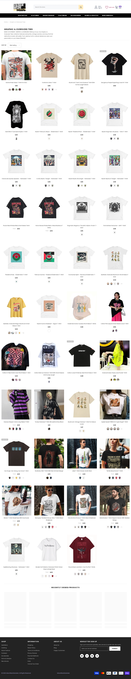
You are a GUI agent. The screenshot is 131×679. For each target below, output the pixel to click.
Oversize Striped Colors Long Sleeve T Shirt (16, 422)
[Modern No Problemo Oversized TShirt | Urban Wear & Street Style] (49, 550)
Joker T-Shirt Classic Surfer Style (82, 471)
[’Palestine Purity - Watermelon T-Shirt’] (16, 257)
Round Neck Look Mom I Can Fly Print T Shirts (82, 567)
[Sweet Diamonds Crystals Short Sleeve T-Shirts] (82, 306)
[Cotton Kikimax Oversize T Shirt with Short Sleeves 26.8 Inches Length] (49, 355)
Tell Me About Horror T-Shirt (115, 471)
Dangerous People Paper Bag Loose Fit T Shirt (114, 82)
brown (114, 428)
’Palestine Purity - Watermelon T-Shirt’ (16, 274)
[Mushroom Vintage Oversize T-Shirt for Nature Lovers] (82, 404)
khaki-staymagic (9, 332)
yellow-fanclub (19, 332)
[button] (14, 45)
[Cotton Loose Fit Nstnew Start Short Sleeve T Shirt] (82, 355)
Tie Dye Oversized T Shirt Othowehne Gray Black (49, 422)
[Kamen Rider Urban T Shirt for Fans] (16, 65)
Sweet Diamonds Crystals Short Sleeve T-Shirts (82, 323)
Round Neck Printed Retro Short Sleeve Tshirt (16, 225)
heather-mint (16, 89)
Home (6, 22)
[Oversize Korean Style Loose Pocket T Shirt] (115, 355)
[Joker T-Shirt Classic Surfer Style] (82, 454)
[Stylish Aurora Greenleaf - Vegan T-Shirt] (49, 306)
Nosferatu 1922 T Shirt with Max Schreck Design (49, 471)
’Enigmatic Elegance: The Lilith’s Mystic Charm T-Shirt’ (82, 226)
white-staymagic (12, 332)
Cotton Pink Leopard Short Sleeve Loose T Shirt (114, 323)
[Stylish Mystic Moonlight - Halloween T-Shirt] (82, 161)
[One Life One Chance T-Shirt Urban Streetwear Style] (82, 500)
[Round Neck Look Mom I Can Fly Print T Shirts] (82, 550)
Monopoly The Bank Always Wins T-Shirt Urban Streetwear (49, 519)
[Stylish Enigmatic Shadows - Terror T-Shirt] (115, 114)
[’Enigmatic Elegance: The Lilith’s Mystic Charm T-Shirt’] (82, 208)
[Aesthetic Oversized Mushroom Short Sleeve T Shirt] (115, 257)
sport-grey (45, 527)
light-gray (78, 574)
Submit (115, 649)
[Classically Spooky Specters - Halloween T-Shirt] (16, 161)
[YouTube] (97, 656)
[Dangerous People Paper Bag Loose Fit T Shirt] (115, 65)
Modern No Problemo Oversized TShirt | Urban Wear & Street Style (49, 568)
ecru (45, 576)
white (9, 89)
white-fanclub (16, 332)
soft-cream (18, 524)
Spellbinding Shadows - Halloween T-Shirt (16, 567)
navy (50, 477)
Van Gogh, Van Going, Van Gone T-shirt (16, 471)
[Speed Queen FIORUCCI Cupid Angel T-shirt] (115, 404)
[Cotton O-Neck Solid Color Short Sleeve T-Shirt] (16, 355)
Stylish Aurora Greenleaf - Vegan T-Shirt (49, 323)
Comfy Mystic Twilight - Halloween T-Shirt (49, 178)
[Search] (58, 7)
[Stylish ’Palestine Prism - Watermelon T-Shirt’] (82, 114)
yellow (9, 428)
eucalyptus (118, 138)
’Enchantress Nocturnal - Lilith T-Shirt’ (114, 225)
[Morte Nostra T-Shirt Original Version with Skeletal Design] (115, 500)
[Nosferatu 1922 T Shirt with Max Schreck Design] (49, 454)
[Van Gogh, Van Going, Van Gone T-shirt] (16, 454)
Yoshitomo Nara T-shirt (49, 82)
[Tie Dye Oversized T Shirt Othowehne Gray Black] (49, 404)
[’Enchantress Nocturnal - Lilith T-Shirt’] (115, 208)
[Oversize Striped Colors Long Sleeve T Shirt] (16, 404)
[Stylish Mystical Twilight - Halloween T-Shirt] (115, 161)
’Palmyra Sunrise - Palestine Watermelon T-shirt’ (49, 274)
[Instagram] (82, 656)
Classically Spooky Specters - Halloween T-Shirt (16, 178)
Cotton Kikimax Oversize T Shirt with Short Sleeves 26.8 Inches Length (49, 374)
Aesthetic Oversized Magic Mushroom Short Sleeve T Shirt (16, 325)
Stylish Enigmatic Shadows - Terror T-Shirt (115, 131)
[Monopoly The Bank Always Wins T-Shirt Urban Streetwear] (49, 500)
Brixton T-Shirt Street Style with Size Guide (16, 518)
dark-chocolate (9, 477)
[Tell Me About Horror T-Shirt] (115, 454)
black (13, 89)
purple (19, 428)
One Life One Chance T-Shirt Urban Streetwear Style (82, 519)
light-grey (19, 477)
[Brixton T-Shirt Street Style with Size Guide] (16, 500)
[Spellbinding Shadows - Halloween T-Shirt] (16, 550)
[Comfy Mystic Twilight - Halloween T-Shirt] (49, 161)
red (19, 89)
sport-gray (78, 527)
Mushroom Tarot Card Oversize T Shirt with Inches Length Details (82, 83)
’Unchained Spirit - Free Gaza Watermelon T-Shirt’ (81, 276)
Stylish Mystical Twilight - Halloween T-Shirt (114, 178)
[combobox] (56, 7)
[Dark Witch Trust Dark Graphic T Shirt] (16, 114)
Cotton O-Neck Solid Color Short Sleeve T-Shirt (16, 373)
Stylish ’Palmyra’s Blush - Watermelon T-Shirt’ (49, 131)
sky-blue (49, 89)
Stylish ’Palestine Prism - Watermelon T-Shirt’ (81, 131)
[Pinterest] (87, 656)
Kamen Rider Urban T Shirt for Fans (16, 82)
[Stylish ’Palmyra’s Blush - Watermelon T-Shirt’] (49, 114)
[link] (15, 624)
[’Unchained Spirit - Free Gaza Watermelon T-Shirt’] (82, 257)
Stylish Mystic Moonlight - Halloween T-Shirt (82, 178)
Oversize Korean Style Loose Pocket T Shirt (114, 373)
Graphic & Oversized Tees (17, 22)
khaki (42, 89)
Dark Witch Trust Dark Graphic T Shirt (16, 131)
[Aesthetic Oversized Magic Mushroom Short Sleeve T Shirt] (16, 306)
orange (118, 428)
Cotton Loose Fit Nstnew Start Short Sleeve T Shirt (81, 373)
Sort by (3, 45)
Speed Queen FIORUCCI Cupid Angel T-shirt (114, 422)
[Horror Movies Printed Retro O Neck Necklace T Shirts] (49, 208)
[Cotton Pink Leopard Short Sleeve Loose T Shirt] (115, 306)
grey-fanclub (118, 283)
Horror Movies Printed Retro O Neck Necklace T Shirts (49, 226)
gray (52, 89)
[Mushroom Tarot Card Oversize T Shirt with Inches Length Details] (82, 65)
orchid (49, 576)
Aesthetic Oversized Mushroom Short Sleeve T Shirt (114, 276)
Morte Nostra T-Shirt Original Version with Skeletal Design (115, 519)
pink (45, 89)
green (114, 379)
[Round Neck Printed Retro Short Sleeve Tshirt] (16, 208)
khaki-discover (108, 283)
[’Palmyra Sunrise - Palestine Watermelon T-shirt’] (49, 257)
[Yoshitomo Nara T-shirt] (49, 65)
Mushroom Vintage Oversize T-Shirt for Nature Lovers (82, 423)
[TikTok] (92, 656)
